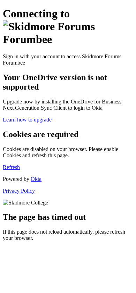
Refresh (11, 167)
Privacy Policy (19, 191)
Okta (36, 179)
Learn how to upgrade (27, 120)
